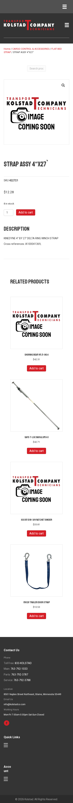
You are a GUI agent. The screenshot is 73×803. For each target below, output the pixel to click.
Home (7, 48)
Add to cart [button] (36, 368)
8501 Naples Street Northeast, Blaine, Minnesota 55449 (32, 694)
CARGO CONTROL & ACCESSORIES (30, 48)
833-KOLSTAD (23, 663)
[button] (63, 85)
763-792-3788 (22, 680)
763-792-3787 (19, 674)
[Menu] (64, 6)
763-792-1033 (19, 668)
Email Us (8, 699)
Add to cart (26, 212)
